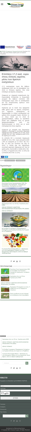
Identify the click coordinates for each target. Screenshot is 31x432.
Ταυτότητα (2, 404)
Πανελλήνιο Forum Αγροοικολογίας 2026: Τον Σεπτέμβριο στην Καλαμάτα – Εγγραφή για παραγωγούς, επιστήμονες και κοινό (14, 185)
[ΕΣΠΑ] (15, 47)
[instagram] (20, 261)
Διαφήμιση (2, 406)
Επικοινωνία (3, 409)
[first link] (2, 4)
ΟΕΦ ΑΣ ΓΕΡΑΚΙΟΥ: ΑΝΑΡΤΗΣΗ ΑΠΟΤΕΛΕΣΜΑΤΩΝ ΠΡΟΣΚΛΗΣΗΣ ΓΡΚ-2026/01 (15, 208)
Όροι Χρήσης (3, 412)
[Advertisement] (15, 27)
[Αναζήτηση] (26, 363)
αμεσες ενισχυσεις (9, 160)
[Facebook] (11, 261)
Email (2, 386)
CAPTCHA (3, 388)
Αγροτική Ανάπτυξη (17, 51)
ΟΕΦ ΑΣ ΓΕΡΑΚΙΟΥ (7, 211)
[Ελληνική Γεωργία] (15, 5)
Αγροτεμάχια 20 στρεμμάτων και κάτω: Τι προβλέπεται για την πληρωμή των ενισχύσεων (20, 288)
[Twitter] (14, 261)
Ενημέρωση (9, 51)
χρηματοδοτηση (21, 160)
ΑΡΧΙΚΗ (3, 51)
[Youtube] (17, 261)
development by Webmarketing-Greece (15, 428)
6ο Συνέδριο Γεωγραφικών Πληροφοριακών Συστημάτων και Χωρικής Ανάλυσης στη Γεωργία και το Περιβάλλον (15, 230)
